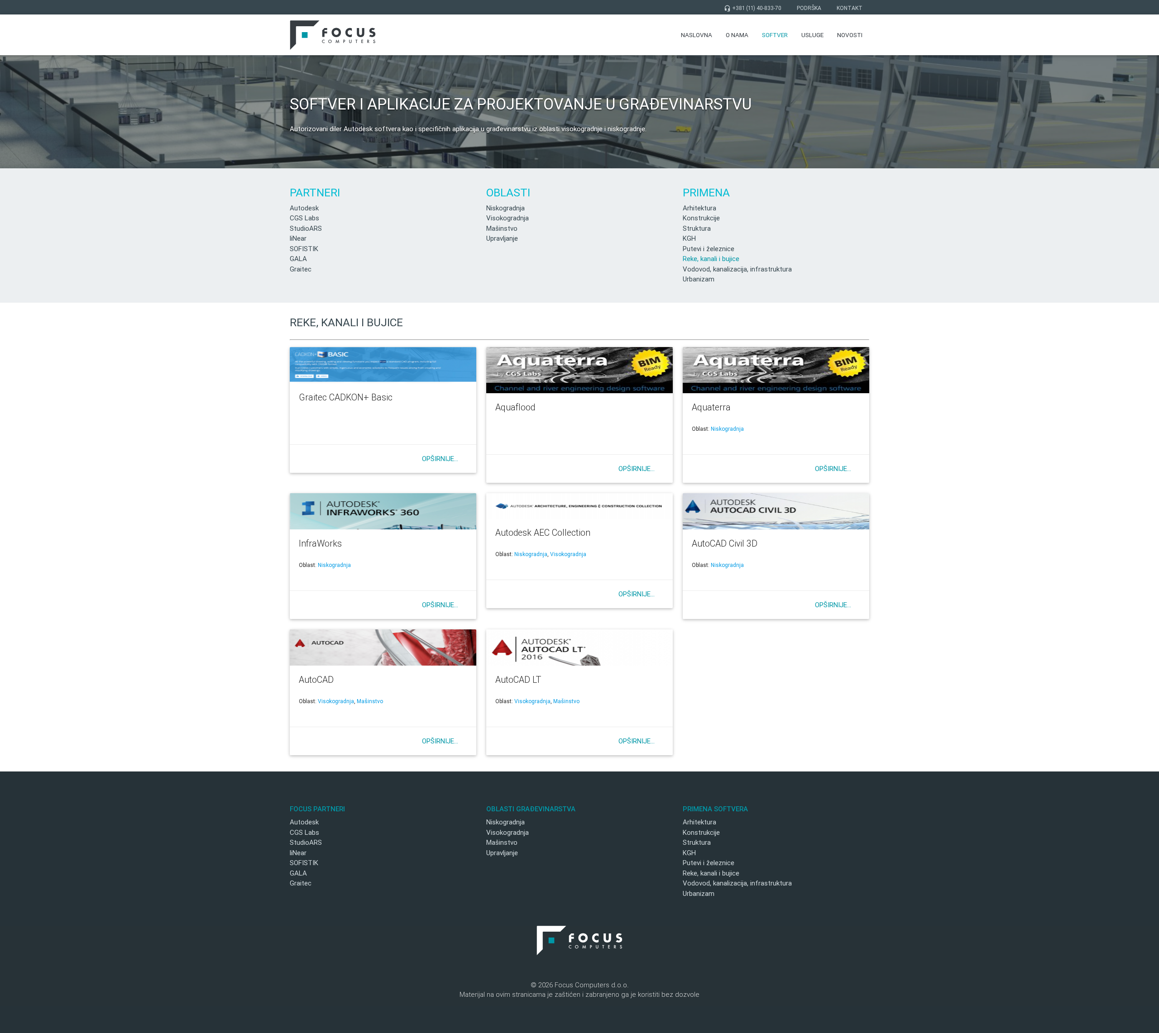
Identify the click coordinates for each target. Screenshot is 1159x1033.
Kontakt (849, 8)
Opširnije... (440, 458)
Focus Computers (333, 34)
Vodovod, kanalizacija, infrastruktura (737, 269)
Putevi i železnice (708, 248)
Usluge (812, 35)
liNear (298, 238)
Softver (775, 35)
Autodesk (304, 208)
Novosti (849, 35)
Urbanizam (698, 279)
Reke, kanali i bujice (711, 258)
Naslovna (696, 35)
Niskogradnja (505, 208)
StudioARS (306, 228)
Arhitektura (699, 208)
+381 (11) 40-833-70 (752, 8)
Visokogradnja (507, 218)
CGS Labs (304, 218)
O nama (737, 35)
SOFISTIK (304, 248)
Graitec (300, 269)
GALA (298, 258)
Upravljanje (502, 238)
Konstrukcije (701, 218)
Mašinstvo (501, 228)
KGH (689, 238)
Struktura (697, 228)
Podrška (809, 8)
